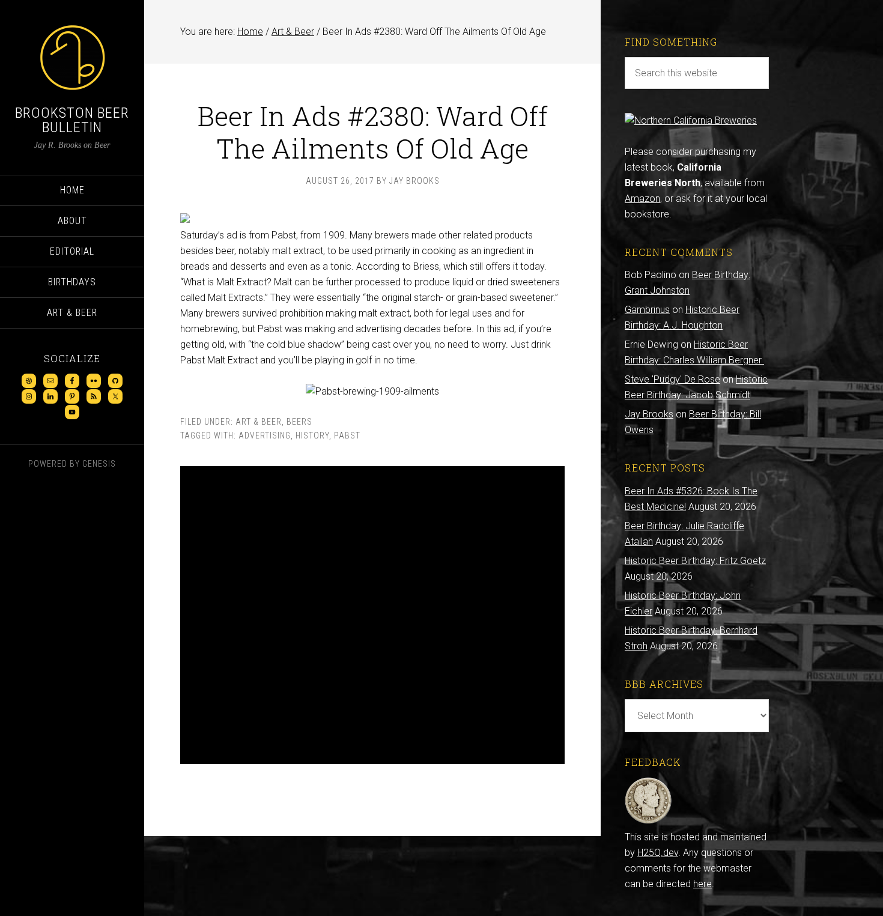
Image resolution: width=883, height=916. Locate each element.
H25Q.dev (657, 852)
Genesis (99, 464)
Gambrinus (647, 309)
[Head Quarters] (648, 821)
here (702, 884)
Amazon (642, 198)
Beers (299, 421)
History (312, 435)
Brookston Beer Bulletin (72, 120)
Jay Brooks (649, 414)
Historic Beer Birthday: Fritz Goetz (695, 560)
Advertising (264, 435)
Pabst (347, 435)
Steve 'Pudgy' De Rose (672, 379)
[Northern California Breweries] (691, 120)
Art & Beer (258, 421)
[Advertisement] (372, 615)
